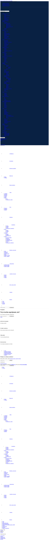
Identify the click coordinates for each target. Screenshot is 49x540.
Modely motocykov (7, 23)
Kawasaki (5, 105)
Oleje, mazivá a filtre (5, 96)
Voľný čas (5, 91)
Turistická (5, 95)
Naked (5, 59)
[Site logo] (5, 10)
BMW (5, 103)
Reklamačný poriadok (7, 352)
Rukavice (7, 74)
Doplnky (3, 30)
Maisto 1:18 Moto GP (9, 26)
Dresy (7, 73)
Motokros (5, 113)
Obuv (5, 127)
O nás (5, 350)
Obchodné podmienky (7, 351)
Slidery (7, 227)
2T (4, 97)
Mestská (5, 209)
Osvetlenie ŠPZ (6, 43)
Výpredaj (3, 124)
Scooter (5, 60)
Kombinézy (4, 52)
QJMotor (5, 131)
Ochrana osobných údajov (8, 353)
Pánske (5, 54)
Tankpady (5, 37)
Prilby (3, 108)
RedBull (7, 117)
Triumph (5, 107)
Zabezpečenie (4, 132)
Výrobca (3, 130)
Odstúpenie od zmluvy (7, 354)
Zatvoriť (1, 530)
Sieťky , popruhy (6, 17)
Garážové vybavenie (5, 47)
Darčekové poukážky (5, 20)
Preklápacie (6, 119)
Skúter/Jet (5, 120)
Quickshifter (6, 44)
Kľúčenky (5, 22)
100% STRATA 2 (9, 115)
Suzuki (5, 106)
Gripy (5, 31)
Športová (5, 94)
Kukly (5, 70)
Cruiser (5, 58)
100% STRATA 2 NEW (9, 116)
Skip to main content (9, 0)
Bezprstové (8, 84)
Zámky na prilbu (6, 135)
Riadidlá (5, 35)
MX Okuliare (6, 125)
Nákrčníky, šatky (6, 75)
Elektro (3, 39)
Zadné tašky (6, 19)
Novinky (3, 62)
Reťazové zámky (6, 134)
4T (4, 98)
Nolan (1, 317)
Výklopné (5, 193)
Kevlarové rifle (8, 78)
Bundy (5, 64)
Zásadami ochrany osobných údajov (15, 358)
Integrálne (5, 111)
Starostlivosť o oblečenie (8, 88)
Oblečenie (3, 63)
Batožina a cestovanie (5, 13)
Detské (5, 110)
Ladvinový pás (6, 71)
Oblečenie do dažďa (7, 81)
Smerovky (5, 45)
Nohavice (5, 76)
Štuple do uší (6, 122)
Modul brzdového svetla (8, 42)
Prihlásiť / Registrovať (5, 528)
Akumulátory (6, 40)
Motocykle (4, 56)
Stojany (5, 51)
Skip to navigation (3, 0)
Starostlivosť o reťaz (7, 100)
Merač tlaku (6, 41)
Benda (5, 176)
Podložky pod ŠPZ (7, 34)
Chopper (5, 109)
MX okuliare (6, 114)
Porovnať (3, 527)
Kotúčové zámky (6, 133)
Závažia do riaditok (7, 38)
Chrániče (5, 69)
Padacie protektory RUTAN (6, 101)
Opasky (5, 82)
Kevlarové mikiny (9, 237)
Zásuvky (5, 46)
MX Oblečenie (6, 72)
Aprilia (5, 102)
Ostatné (5, 29)
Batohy (5, 14)
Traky (5, 90)
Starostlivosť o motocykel (8, 50)
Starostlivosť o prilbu (7, 121)
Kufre (5, 16)
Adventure (5, 57)
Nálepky (5, 28)
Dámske (5, 53)
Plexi (5, 118)
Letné (7, 66)
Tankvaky (5, 473)
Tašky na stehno (6, 253)
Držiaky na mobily (7, 15)
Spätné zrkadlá (6, 36)
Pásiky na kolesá (6, 33)
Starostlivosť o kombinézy (10, 228)
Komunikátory (6, 112)
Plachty (5, 49)
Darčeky (3, 21)
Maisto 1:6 (7, 27)
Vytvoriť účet (2, 535)
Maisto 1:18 (8, 25)
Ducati (5, 104)
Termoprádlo (6, 89)
